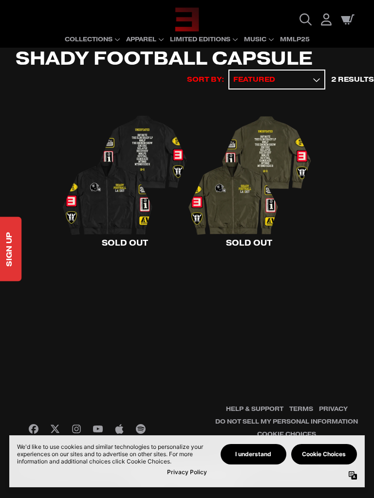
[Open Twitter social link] (55, 429)
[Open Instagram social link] (76, 429)
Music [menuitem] (255, 39)
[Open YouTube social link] (98, 429)
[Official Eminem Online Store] (187, 19)
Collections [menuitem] (88, 39)
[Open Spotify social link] (140, 429)
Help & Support (254, 409)
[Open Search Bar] (305, 19)
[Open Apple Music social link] (119, 429)
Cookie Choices (286, 434)
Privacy (333, 409)
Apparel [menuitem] (141, 39)
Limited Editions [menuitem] (200, 39)
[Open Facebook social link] (33, 429)
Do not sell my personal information (286, 422)
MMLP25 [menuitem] (295, 39)
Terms (301, 409)
